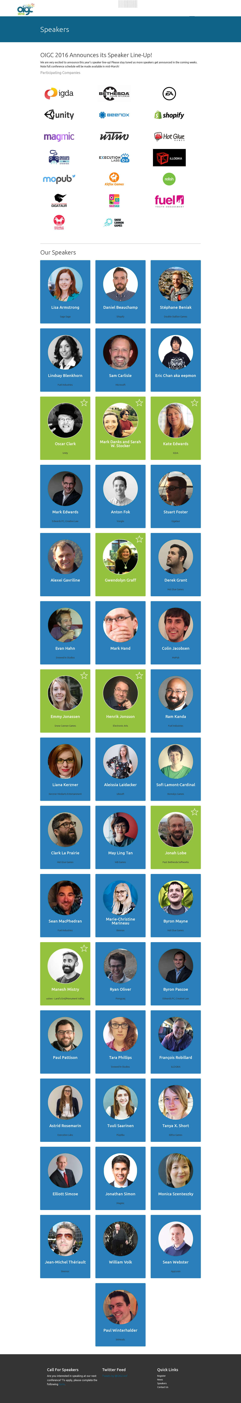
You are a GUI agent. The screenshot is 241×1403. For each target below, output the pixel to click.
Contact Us (162, 1387)
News (160, 1379)
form (62, 1384)
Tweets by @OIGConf (114, 1375)
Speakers (162, 1383)
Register (161, 1376)
